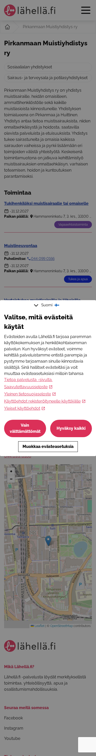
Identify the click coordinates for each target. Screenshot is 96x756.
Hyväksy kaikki (71, 428)
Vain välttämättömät (25, 428)
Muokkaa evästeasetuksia (48, 446)
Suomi (46, 305)
